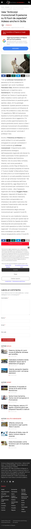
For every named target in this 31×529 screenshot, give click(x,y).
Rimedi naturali (23, 490)
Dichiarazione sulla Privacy (18, 281)
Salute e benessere (24, 493)
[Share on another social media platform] (28, 75)
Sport (22, 505)
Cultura (3, 510)
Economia (14, 489)
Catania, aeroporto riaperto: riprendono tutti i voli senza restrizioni (18, 371)
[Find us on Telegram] (10, 482)
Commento (5, 298)
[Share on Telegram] (18, 75)
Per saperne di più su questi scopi (21, 266)
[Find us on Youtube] (13, 482)
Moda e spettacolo (14, 496)
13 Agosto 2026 (12, 411)
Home (2, 7)
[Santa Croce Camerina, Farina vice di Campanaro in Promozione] (4, 397)
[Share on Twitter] (8, 75)
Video (22, 509)
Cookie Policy (8, 281)
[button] (28, 247)
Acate (2, 489)
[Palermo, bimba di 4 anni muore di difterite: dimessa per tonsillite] (4, 351)
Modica (13, 499)
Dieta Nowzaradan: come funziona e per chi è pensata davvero (19, 444)
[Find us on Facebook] (1, 482)
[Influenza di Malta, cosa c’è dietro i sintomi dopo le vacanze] (4, 433)
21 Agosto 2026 (12, 356)
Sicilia (23, 502)
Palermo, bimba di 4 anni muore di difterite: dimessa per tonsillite (18, 352)
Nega (15, 274)
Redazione (9, 25)
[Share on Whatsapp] (13, 75)
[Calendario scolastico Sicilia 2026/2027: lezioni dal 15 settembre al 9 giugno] (4, 361)
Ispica (12, 494)
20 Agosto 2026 (13, 365)
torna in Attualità (15, 244)
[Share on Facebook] (3, 75)
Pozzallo (13, 508)
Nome (3, 318)
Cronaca (3, 505)
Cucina (3, 508)
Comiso (3, 503)
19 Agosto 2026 (12, 392)
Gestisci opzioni (15, 278)
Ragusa (13, 510)
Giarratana (14, 491)
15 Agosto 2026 (12, 402)
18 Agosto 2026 (12, 375)
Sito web (3, 332)
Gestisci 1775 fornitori (8, 266)
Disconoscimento (5, 522)
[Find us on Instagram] (7, 482)
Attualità (7, 7)
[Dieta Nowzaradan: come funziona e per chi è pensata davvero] (4, 443)
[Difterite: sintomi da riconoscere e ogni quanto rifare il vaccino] (4, 424)
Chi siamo (15, 522)
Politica (13, 505)
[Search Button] (29, 2)
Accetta (15, 270)
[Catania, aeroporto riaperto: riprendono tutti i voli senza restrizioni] (4, 370)
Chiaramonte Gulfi (4, 500)
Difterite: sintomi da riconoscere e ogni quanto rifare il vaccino (18, 425)
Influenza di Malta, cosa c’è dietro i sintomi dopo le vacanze (18, 434)
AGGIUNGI (15, 48)
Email (3, 325)
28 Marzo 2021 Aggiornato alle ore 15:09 (14, 27)
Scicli (22, 500)
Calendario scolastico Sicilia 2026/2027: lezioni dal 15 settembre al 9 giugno (18, 361)
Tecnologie (24, 507)
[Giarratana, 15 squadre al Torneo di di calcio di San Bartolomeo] (4, 388)
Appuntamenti (5, 491)
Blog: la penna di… (5, 496)
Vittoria (23, 511)
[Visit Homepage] (15, 2)
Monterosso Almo (14, 502)
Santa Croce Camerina (24, 497)
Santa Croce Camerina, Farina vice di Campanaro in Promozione (19, 398)
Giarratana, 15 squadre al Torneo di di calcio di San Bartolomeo (17, 388)
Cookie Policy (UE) (5, 520)
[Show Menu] (2, 2)
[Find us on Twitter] (4, 482)
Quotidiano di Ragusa (10, 525)
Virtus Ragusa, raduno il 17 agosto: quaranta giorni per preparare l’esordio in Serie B (19, 407)
